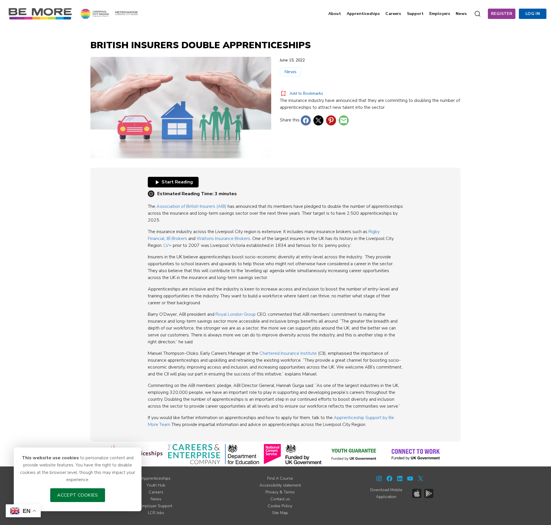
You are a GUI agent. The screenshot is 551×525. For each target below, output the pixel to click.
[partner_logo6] (354, 454)
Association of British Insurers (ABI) (191, 206)
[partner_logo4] (272, 454)
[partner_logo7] (416, 454)
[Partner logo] (109, 13)
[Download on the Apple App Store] (416, 493)
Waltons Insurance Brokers (223, 238)
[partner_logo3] (242, 454)
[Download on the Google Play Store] (428, 493)
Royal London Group (236, 314)
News (290, 72)
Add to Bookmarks (306, 93)
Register (502, 13)
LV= (168, 245)
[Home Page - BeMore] (40, 13)
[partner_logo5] (303, 454)
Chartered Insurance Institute (288, 353)
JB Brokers (176, 238)
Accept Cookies (77, 495)
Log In (533, 13)
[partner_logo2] (194, 454)
